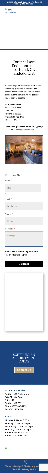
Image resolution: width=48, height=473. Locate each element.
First (6, 194)
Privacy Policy (29, 469)
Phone (9, 214)
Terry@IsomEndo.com (25, 130)
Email (8, 199)
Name (8, 181)
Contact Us (24, 370)
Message (10, 229)
